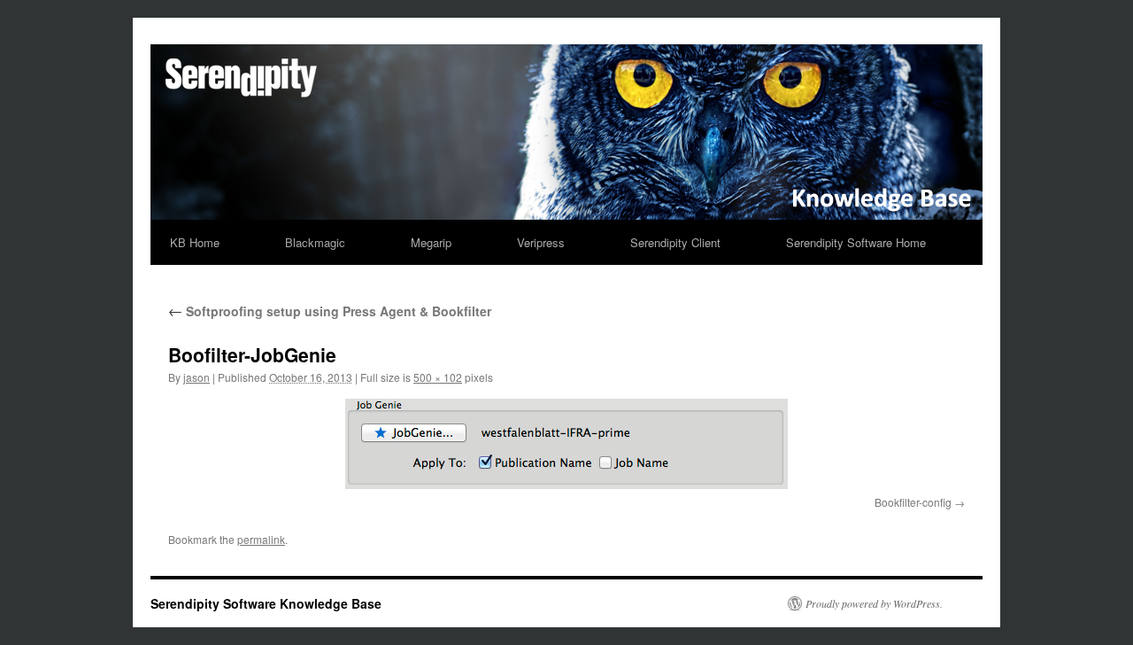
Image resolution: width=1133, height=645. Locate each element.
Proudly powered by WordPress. (874, 603)
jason (196, 377)
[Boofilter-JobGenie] (566, 444)
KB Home (195, 242)
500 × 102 (437, 377)
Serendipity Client (675, 242)
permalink (261, 539)
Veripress (541, 242)
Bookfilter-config (913, 501)
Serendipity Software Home (856, 242)
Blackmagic (315, 242)
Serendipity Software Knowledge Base (266, 603)
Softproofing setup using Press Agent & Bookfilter (329, 311)
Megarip (431, 242)
